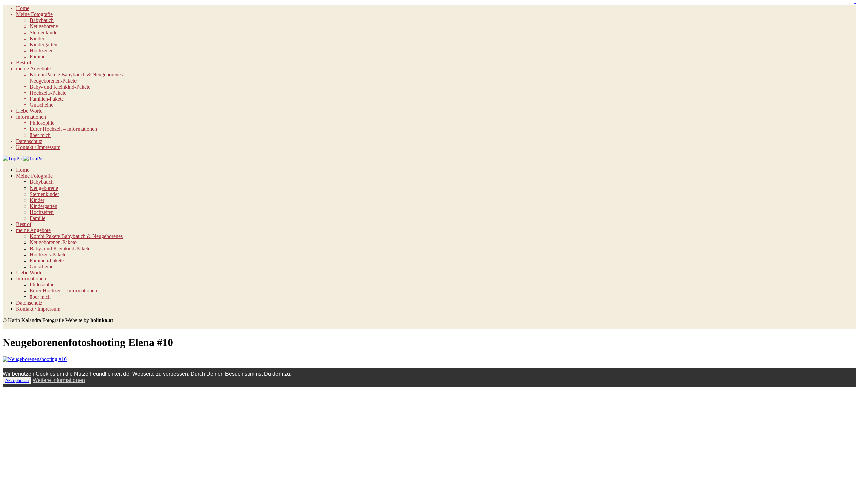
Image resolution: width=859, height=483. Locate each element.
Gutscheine (41, 105)
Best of (23, 62)
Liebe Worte (29, 111)
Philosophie (42, 123)
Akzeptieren (17, 380)
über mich (40, 135)
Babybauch (42, 20)
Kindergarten (43, 44)
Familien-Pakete (47, 99)
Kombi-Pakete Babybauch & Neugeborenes (76, 74)
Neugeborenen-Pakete (53, 81)
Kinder (37, 38)
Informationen (31, 117)
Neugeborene (44, 26)
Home (22, 8)
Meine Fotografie (34, 14)
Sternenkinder (44, 32)
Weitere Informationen (59, 380)
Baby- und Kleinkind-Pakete (60, 87)
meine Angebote (33, 68)
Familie (37, 56)
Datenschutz (29, 141)
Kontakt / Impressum (38, 147)
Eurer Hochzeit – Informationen (63, 129)
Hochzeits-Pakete (48, 93)
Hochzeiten (42, 50)
